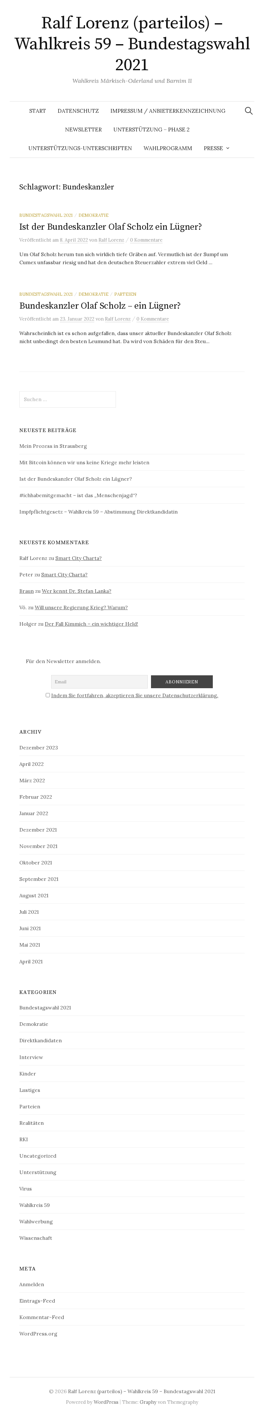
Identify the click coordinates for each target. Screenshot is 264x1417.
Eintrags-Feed (37, 1300)
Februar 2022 (35, 797)
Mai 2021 (29, 944)
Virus (25, 1188)
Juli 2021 (29, 912)
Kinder (27, 1073)
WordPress (106, 1402)
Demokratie (93, 215)
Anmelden (31, 1284)
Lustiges (29, 1090)
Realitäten (31, 1123)
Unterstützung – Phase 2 (151, 129)
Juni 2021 (30, 928)
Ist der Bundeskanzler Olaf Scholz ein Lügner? (110, 227)
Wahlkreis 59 (34, 1205)
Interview (31, 1057)
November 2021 (38, 846)
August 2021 (33, 895)
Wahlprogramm (168, 148)
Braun (26, 591)
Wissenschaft (35, 1238)
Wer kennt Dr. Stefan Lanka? (76, 591)
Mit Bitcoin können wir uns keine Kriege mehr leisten (84, 462)
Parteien (125, 294)
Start (37, 110)
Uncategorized (37, 1155)
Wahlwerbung (36, 1221)
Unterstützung (37, 1172)
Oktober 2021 (35, 862)
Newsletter (83, 129)
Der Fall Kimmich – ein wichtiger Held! (91, 624)
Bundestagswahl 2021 (46, 215)
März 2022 (32, 780)
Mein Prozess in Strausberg (53, 446)
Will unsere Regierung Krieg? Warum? (81, 607)
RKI (23, 1139)
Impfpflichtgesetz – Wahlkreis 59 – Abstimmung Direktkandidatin (98, 511)
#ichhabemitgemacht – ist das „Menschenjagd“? (78, 495)
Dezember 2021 (38, 829)
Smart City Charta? (78, 558)
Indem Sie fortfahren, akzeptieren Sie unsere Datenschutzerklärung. (134, 695)
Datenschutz (78, 110)
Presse (213, 148)
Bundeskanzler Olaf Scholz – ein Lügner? (100, 306)
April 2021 (30, 961)
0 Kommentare (146, 240)
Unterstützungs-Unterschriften (80, 148)
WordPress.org (38, 1333)
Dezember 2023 (38, 747)
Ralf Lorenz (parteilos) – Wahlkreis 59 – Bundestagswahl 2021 (132, 44)
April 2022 (31, 764)
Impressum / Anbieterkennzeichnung (167, 110)
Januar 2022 (33, 813)
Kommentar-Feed (41, 1317)
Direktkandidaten (40, 1040)
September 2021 (38, 879)
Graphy (148, 1402)
